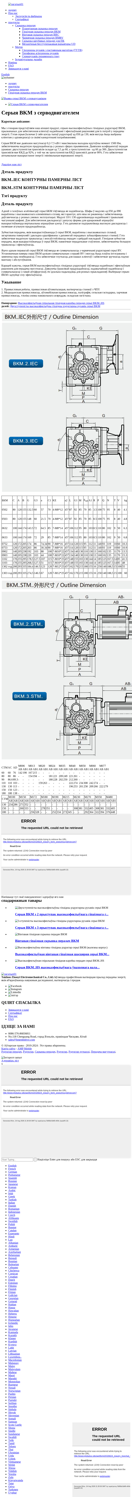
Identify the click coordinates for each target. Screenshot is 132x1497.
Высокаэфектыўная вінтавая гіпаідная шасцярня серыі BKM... (62, 954)
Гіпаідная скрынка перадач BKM (41, 31)
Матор (19, 47)
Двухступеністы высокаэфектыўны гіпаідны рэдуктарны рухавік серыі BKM (55, 306)
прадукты (14, 22)
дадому (12, 10)
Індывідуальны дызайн (28, 59)
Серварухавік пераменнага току (40, 56)
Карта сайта (8, 1048)
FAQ (11, 65)
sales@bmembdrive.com (21, 1039)
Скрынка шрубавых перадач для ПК (43, 40)
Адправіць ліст (10, 1060)
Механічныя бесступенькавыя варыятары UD (48, 44)
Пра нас (13, 13)
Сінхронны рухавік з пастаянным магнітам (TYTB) (52, 50)
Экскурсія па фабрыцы (28, 16)
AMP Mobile (25, 1048)
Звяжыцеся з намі (18, 68)
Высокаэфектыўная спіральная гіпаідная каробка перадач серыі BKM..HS (61, 303)
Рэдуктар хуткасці (79, 1051)
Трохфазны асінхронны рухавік (40, 53)
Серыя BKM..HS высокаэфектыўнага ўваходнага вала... (57, 967)
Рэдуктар (28, 1051)
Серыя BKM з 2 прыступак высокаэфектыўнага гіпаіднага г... (61, 914)
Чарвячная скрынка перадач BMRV (42, 37)
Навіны (12, 62)
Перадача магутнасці (103, 1051)
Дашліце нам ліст (11, 164)
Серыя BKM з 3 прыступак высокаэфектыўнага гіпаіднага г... (61, 927)
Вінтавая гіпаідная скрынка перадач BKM (47, 941)
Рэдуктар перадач (11, 1051)
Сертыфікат (22, 19)
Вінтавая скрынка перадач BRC (40, 34)
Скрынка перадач (25, 25)
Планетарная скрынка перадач (40, 28)
